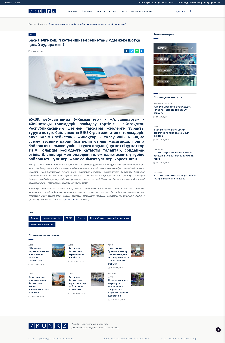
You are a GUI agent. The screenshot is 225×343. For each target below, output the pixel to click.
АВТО (124, 11)
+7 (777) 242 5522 (164, 2)
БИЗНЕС (113, 11)
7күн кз (81, 218)
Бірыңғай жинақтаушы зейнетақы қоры (109, 218)
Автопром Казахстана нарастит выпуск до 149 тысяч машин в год (78, 283)
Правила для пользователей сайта (56, 338)
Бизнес (157, 126)
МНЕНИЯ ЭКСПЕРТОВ (141, 11)
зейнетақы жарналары (42, 224)
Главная (32, 24)
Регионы (158, 172)
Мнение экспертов (163, 103)
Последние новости (168, 97)
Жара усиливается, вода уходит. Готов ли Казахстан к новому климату (172, 109)
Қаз (178, 11)
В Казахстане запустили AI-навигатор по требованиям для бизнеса (171, 132)
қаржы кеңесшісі (52, 218)
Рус (184, 11)
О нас (17, 3)
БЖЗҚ (69, 218)
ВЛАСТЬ (101, 11)
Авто (42, 24)
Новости (112, 274)
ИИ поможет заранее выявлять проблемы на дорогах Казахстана (39, 254)
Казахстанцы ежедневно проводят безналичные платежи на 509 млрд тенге (174, 155)
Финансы (158, 149)
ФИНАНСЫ (87, 11)
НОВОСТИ (72, 11)
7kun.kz (34, 218)
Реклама (8, 3)
